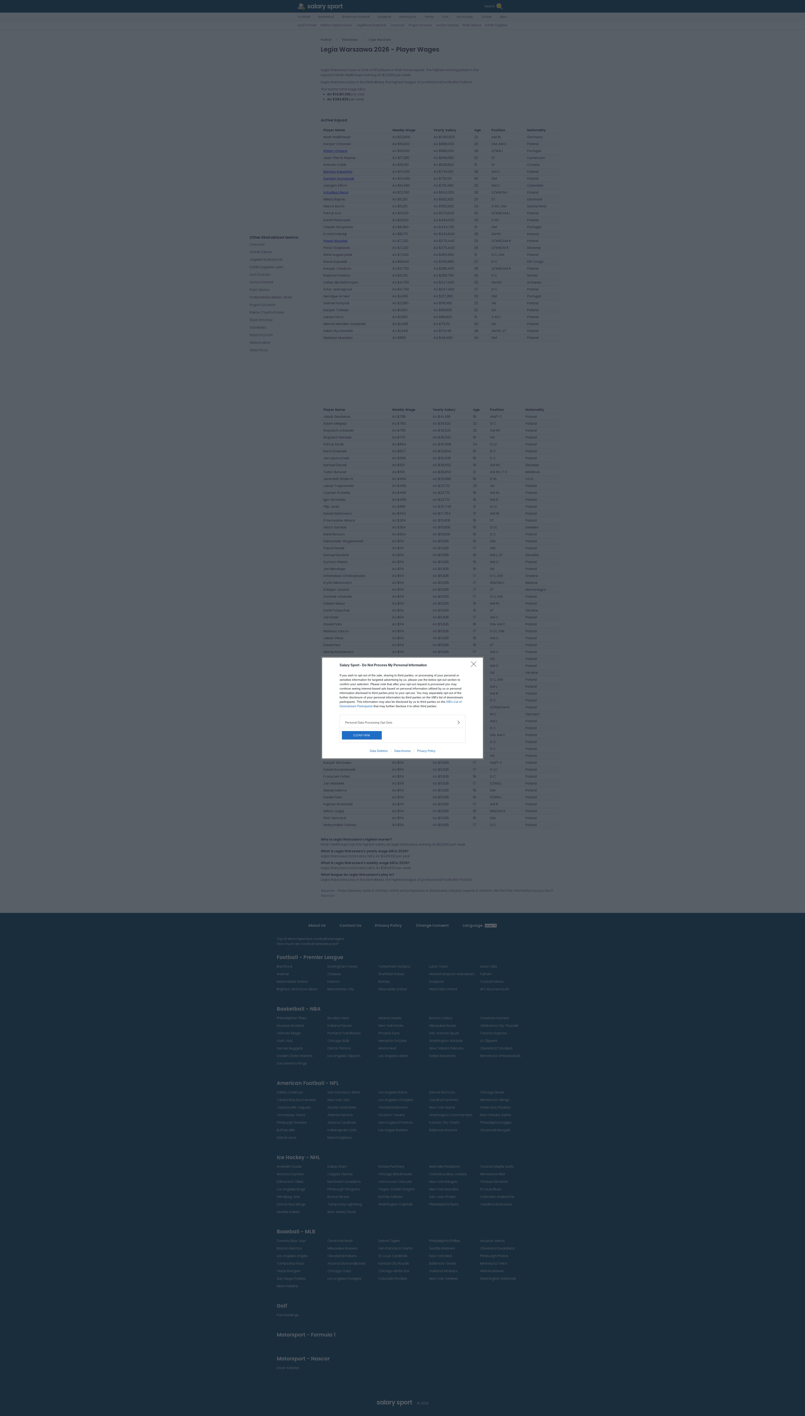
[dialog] (402, 708)
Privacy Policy (426, 750)
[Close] (475, 665)
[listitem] (402, 722)
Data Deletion (379, 750)
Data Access (402, 750)
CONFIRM (361, 735)
